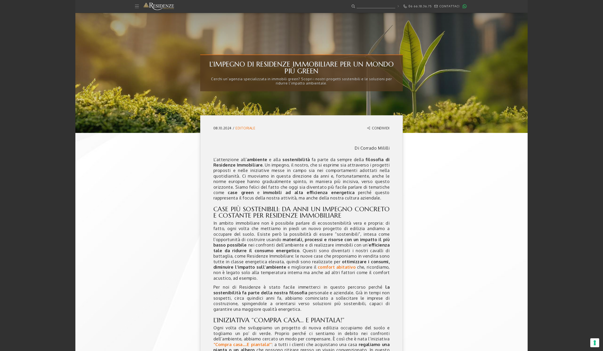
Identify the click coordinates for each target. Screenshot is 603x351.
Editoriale (245, 128)
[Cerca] (398, 6)
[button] (301, 6)
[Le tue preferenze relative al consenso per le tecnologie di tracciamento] (594, 342)
